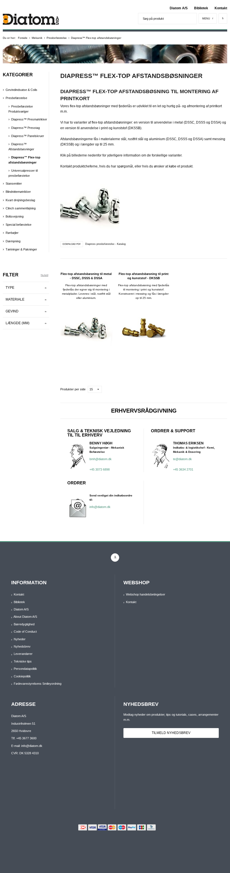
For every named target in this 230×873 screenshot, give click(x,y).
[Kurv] (223, 18)
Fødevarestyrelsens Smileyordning (37, 683)
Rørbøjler (12, 232)
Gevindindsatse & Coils (21, 89)
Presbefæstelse (16, 98)
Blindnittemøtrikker (18, 191)
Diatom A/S (179, 8)
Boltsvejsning (15, 216)
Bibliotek (201, 8)
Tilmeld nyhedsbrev (171, 733)
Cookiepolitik (22, 676)
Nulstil (44, 275)
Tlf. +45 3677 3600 (23, 738)
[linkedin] (115, 557)
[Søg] (191, 18)
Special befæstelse (18, 224)
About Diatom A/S (25, 616)
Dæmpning (13, 241)
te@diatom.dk (182, 459)
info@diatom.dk (100, 507)
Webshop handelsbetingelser (145, 594)
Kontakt (221, 8)
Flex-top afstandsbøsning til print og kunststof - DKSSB (144, 276)
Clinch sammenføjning (21, 208)
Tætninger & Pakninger (21, 249)
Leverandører (23, 653)
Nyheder (20, 639)
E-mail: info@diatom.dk (26, 745)
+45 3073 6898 (99, 469)
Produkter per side (73, 389)
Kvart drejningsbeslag (20, 200)
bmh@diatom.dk (100, 459)
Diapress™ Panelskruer (27, 136)
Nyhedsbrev (22, 646)
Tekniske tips (23, 661)
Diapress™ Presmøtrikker (29, 119)
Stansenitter (14, 183)
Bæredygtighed (24, 624)
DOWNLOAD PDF (72, 244)
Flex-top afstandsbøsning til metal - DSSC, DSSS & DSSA (86, 276)
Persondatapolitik (25, 668)
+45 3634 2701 (183, 469)
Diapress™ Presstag (25, 127)
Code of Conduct (25, 631)
